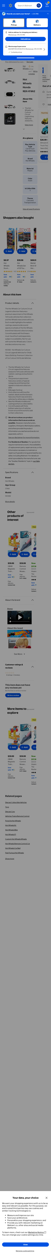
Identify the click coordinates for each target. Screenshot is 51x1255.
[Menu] (4, 5)
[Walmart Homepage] (10, 5)
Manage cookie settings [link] (25, 1251)
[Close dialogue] (46, 1198)
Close (25, 1244)
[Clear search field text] (35, 5)
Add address (25, 39)
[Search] (39, 5)
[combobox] (28, 5)
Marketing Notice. (36, 1232)
